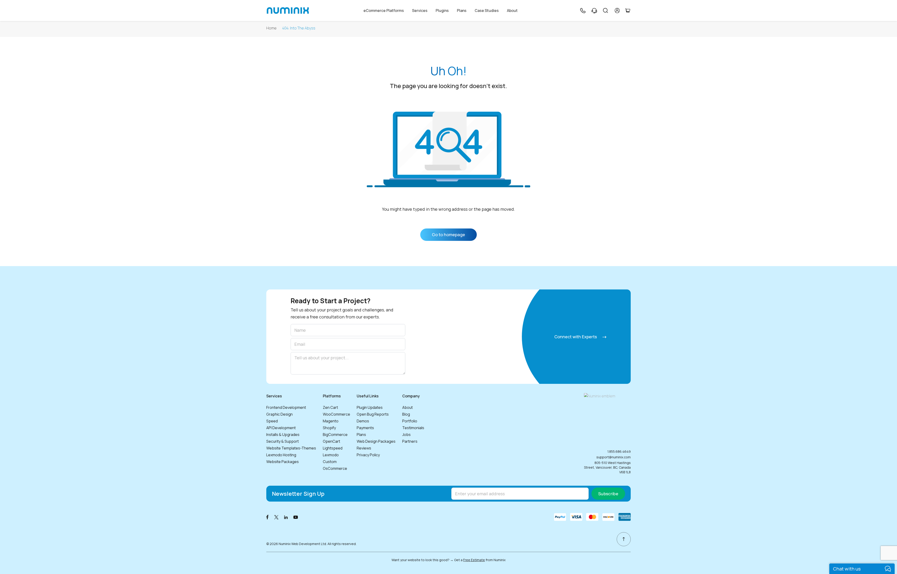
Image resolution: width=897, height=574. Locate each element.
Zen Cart (330, 407)
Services (419, 10)
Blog (406, 414)
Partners (409, 441)
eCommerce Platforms (383, 10)
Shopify (329, 427)
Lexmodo (331, 454)
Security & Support (282, 441)
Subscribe (608, 493)
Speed (272, 421)
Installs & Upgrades (282, 434)
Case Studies (487, 10)
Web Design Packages (376, 441)
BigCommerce (335, 434)
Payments (365, 427)
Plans (461, 10)
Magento (330, 421)
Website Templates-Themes (291, 448)
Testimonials (413, 427)
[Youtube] (295, 517)
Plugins (442, 10)
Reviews (364, 448)
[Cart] (627, 10)
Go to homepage (448, 234)
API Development (281, 427)
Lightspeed (332, 448)
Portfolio (409, 421)
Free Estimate (474, 560)
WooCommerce (336, 414)
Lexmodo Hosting (281, 454)
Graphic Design (279, 414)
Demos (363, 421)
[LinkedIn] (286, 517)
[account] (617, 10)
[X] (276, 517)
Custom (330, 461)
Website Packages (282, 461)
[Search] (605, 10)
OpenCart (331, 441)
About (512, 10)
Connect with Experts (576, 336)
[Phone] (582, 10)
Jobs (406, 434)
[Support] (594, 10)
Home (271, 28)
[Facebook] (267, 517)
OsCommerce (335, 468)
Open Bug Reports (373, 414)
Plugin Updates (370, 407)
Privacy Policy (368, 454)
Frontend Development (286, 407)
